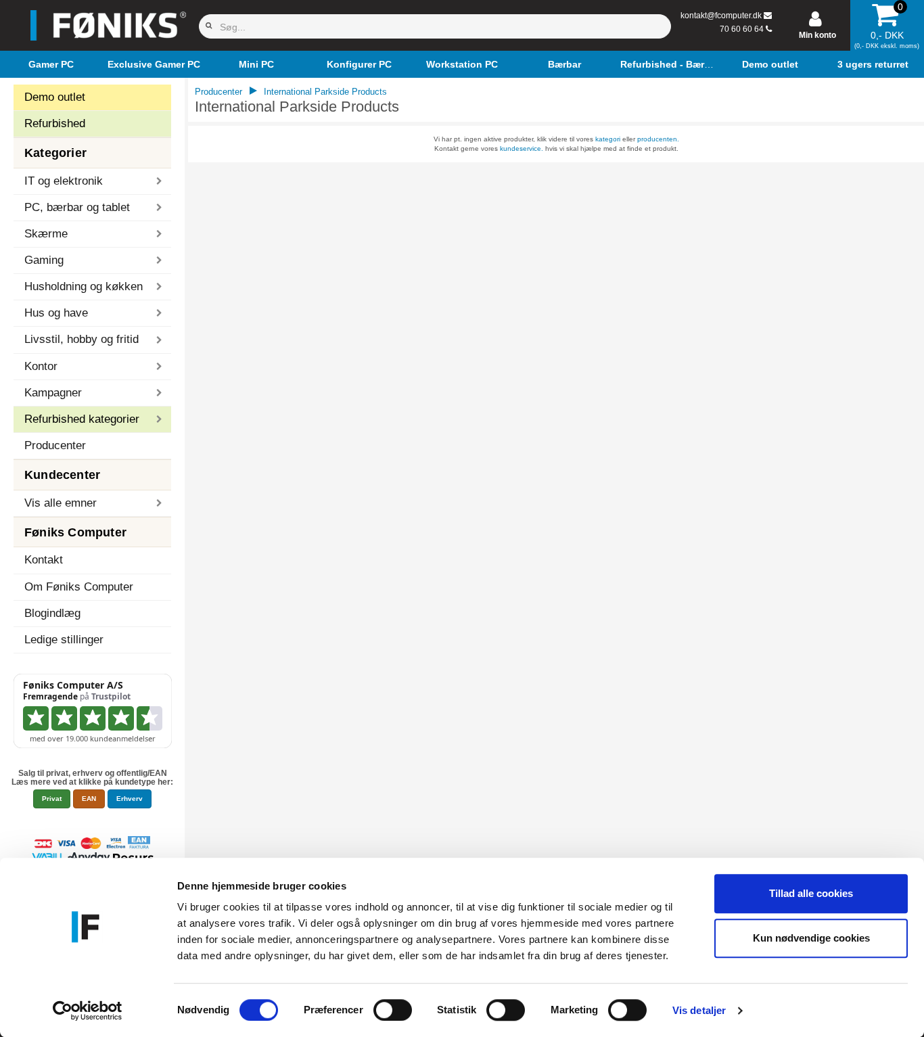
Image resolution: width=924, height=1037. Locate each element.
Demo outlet (54, 97)
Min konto (817, 35)
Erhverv (129, 798)
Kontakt (43, 559)
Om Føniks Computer (78, 586)
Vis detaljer (699, 1010)
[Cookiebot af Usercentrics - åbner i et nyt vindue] (87, 1010)
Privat (52, 798)
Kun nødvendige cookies (811, 938)
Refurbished (54, 123)
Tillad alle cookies (811, 893)
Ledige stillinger (63, 639)
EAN (89, 798)
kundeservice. (521, 148)
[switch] (392, 1010)
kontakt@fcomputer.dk (721, 15)
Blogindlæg (52, 613)
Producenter (55, 445)
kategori (607, 139)
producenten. (658, 139)
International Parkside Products (325, 92)
